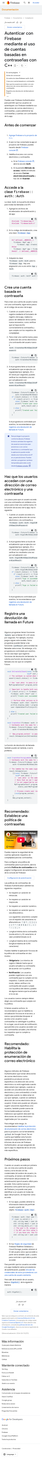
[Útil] (17, 22)
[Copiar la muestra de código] (36, 219)
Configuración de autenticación (19, 878)
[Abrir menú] (3, 2)
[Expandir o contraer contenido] (19, 72)
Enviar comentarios (14, 27)
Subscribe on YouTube (9, 1380)
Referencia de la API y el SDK (12, 1349)
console (25, 161)
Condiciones (6, 1448)
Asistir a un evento (8, 1383)
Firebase (7, 18)
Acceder (36, 3)
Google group (7, 1400)
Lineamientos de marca (10, 1407)
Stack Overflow (7, 1397)
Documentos (17, 18)
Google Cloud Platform (10, 1436)
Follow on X (6, 1376)
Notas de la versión (8, 1404)
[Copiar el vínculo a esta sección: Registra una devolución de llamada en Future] (6, 626)
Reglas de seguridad (22, 1244)
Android (5, 1425)
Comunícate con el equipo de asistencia (16, 1393)
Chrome (5, 1429)
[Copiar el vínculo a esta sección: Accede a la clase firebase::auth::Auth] (26, 196)
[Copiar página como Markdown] (22, 66)
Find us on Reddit (8, 1373)
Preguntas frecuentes (9, 1411)
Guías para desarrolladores (11, 1345)
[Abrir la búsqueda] (24, 2)
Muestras (5, 1352)
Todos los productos (9, 1439)
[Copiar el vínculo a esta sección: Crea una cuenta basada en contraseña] (25, 296)
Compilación (29, 18)
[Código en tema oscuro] (32, 219)
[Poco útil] (20, 22)
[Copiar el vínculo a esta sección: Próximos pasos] (32, 1159)
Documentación (10, 9)
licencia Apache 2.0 (16, 1323)
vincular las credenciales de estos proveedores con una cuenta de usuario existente (20, 1272)
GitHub (4, 1359)
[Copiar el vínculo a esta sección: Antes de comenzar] (6, 129)
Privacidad (16, 1448)
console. (22, 466)
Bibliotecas (5, 1356)
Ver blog (5, 1369)
